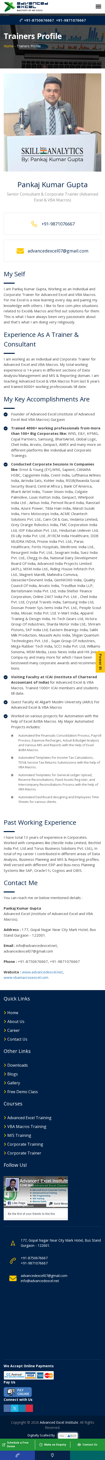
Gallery (13, 1083)
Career (13, 1030)
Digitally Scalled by (42, 1435)
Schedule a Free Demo (18, 1444)
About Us (15, 1021)
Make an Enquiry (55, 1444)
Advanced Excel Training (29, 1117)
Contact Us (17, 1039)
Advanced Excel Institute (59, 1422)
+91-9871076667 (71, 20)
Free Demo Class (22, 1091)
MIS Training (19, 1135)
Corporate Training (25, 1144)
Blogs (12, 1074)
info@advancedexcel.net (40, 1280)
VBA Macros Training (26, 1126)
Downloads (17, 1065)
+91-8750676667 (38, 20)
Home (8, 46)
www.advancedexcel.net (42, 971)
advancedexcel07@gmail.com (44, 1275)
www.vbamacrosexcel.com (26, 977)
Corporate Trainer (24, 1153)
